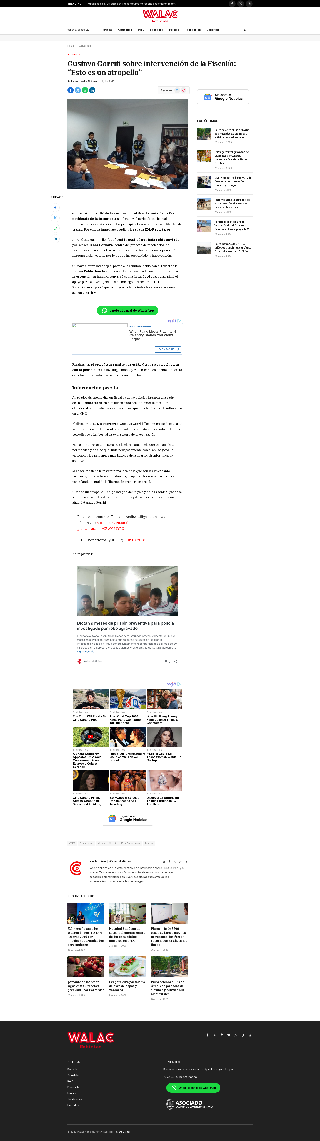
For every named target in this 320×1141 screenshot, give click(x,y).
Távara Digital (122, 1131)
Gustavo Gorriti (107, 843)
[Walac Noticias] (160, 16)
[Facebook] (55, 207)
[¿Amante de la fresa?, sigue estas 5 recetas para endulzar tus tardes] (85, 966)
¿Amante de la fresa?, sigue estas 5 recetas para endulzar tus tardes (85, 986)
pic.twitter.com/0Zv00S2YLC (100, 528)
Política (174, 29)
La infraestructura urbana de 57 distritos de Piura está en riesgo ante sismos (232, 203)
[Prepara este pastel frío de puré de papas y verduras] (127, 966)
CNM (72, 843)
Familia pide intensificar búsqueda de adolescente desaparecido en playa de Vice (233, 225)
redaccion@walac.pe (191, 1069)
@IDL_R (103, 522)
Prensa (149, 843)
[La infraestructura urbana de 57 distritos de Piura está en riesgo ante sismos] (204, 204)
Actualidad (125, 29)
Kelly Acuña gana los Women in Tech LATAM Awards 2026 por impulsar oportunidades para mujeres (85, 937)
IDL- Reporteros (130, 843)
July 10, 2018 (134, 540)
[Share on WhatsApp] (85, 90)
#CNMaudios (122, 522)
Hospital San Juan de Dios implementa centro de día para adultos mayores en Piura (127, 934)
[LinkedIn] (55, 238)
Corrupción (87, 843)
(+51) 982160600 (186, 1077)
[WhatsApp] (55, 228)
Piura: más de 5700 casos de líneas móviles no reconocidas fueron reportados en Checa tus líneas (133, 3)
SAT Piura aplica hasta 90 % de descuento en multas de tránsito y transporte (233, 181)
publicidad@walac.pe (219, 1069)
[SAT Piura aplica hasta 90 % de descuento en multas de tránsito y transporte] (204, 182)
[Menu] (251, 30)
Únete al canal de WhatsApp (131, 310)
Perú (141, 29)
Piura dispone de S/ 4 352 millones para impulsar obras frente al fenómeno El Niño (232, 247)
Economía (156, 29)
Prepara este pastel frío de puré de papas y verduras (127, 986)
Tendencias (193, 29)
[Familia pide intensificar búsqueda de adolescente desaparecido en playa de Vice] (204, 226)
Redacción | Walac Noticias (82, 81)
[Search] (245, 30)
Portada (106, 29)
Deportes (212, 29)
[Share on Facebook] (70, 90)
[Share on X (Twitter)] (78, 90)
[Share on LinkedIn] (92, 90)
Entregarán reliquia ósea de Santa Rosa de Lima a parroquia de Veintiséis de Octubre (231, 157)
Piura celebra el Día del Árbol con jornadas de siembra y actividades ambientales (168, 988)
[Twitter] (55, 218)
